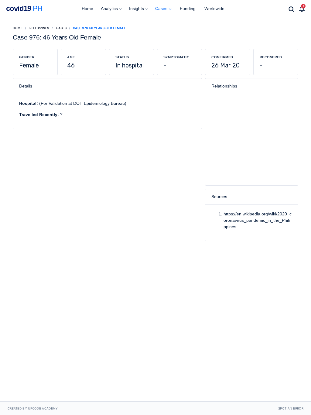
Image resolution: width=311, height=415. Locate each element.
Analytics (109, 8)
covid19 (24, 8)
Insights (136, 8)
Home (86, 8)
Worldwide (213, 8)
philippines (39, 28)
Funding (187, 8)
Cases (161, 8)
